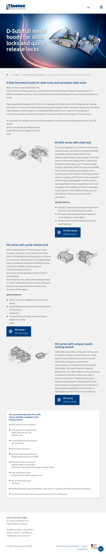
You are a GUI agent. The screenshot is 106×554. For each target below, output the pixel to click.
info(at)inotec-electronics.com (18, 535)
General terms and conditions (68, 546)
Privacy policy (82, 549)
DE (88, 7)
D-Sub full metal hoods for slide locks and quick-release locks (70, 75)
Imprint (84, 546)
